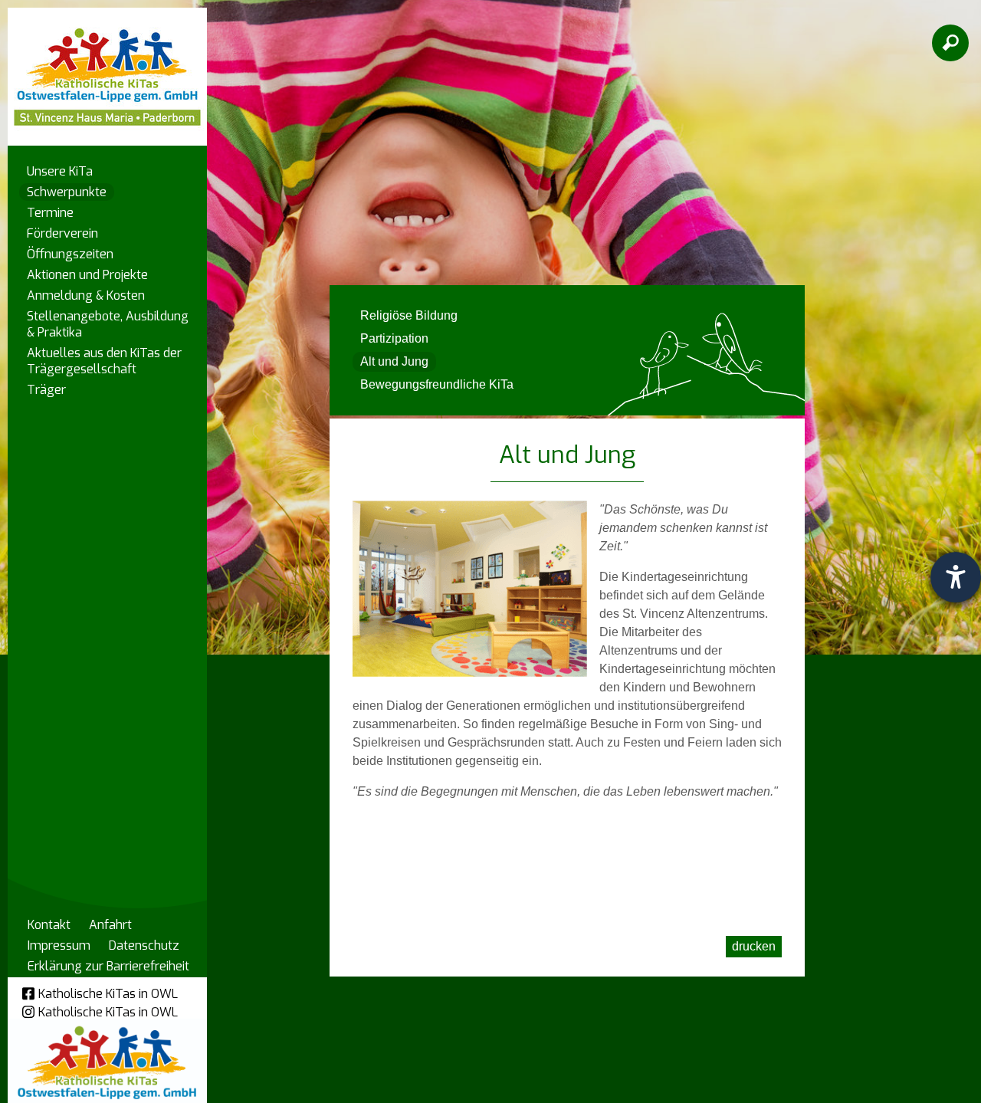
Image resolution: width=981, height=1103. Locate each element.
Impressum (59, 945)
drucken (754, 946)
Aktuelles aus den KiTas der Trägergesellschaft (104, 361)
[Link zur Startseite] (107, 69)
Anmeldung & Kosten (86, 295)
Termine (50, 213)
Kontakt (49, 925)
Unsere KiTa (60, 171)
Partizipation (394, 338)
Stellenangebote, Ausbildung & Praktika (108, 324)
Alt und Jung (394, 361)
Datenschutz (144, 945)
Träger (46, 390)
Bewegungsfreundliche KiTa (436, 384)
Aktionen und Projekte (87, 275)
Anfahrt (110, 925)
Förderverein (62, 233)
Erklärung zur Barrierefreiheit (108, 966)
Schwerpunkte (67, 192)
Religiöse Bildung (409, 315)
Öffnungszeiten (70, 254)
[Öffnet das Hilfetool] (955, 577)
